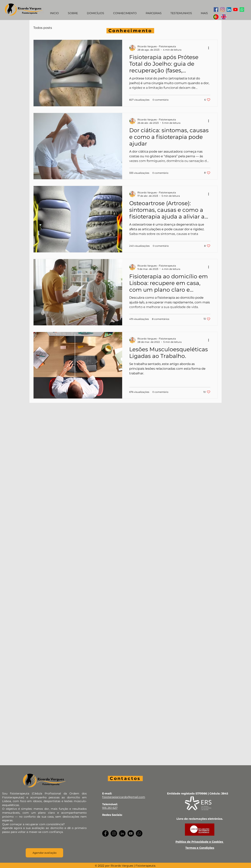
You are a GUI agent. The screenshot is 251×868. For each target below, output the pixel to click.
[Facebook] (105, 833)
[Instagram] (222, 9)
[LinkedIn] (122, 833)
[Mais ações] (209, 47)
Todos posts (42, 28)
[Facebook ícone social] (216, 9)
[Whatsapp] (242, 9)
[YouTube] (235, 9)
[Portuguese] (216, 17)
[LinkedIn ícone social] (229, 9)
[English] (224, 17)
